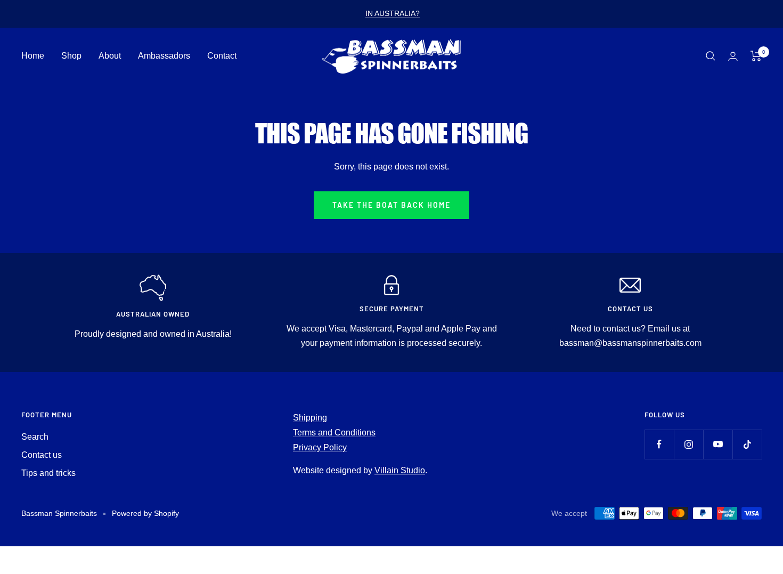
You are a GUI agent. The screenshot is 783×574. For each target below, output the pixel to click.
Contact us (41, 454)
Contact (221, 55)
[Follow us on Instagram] (688, 444)
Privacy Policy (320, 447)
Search (34, 436)
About (110, 55)
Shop (71, 55)
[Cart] (756, 56)
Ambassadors (164, 55)
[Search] (710, 56)
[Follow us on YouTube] (717, 444)
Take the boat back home (391, 204)
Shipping (310, 417)
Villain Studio (399, 470)
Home (32, 55)
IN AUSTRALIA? (392, 13)
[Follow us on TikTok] (747, 444)
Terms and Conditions (334, 432)
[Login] (733, 56)
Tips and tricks (48, 473)
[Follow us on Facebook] (659, 444)
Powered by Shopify (145, 513)
